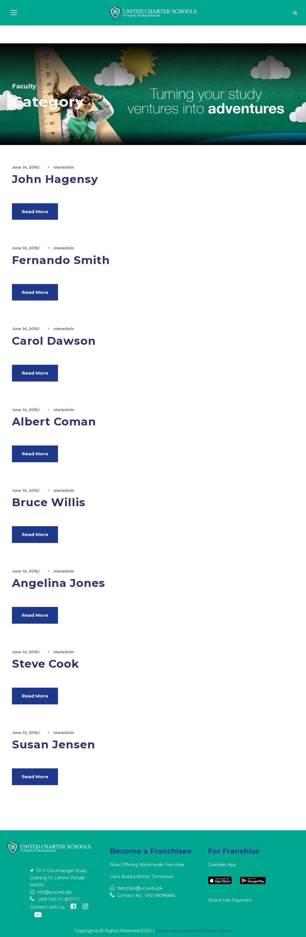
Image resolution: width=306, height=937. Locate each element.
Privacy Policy (216, 930)
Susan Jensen (53, 744)
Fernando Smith (61, 260)
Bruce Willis (48, 502)
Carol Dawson (54, 340)
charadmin (63, 167)
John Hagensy (55, 179)
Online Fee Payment (230, 900)
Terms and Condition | (178, 930)
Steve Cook (45, 663)
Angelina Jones (58, 583)
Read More (35, 211)
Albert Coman (54, 421)
